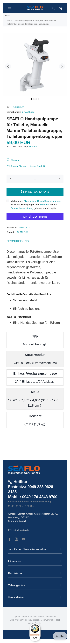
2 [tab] (34, 99)
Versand (33, 146)
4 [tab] (38, 99)
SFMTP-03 (24, 227)
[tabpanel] (35, 64)
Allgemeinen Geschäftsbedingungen (42, 201)
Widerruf (44, 204)
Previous (8, 66)
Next (62, 66)
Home (7, 15)
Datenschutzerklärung (22, 208)
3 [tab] (36, 99)
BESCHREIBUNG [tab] (18, 241)
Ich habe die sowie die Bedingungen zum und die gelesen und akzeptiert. (36, 204)
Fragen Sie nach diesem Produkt (28, 166)
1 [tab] (31, 99)
